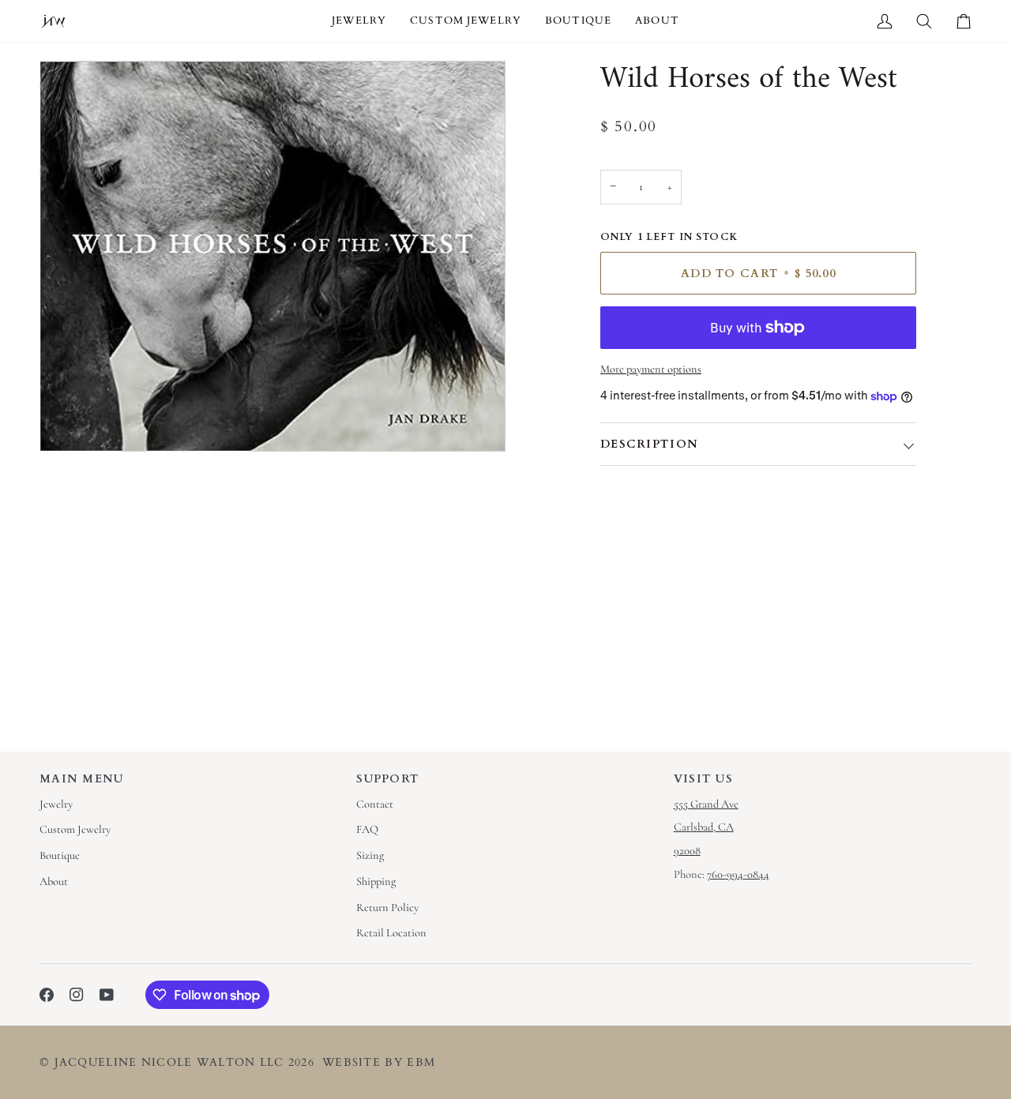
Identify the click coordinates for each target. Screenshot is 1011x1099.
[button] (359, 21)
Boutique (59, 855)
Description (649, 444)
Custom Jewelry (75, 829)
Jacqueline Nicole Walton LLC (169, 1062)
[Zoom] (69, 422)
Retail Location (391, 933)
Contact (374, 804)
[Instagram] (77, 995)
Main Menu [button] (81, 778)
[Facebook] (46, 995)
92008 (687, 850)
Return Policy (387, 907)
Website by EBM (378, 1062)
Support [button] (387, 778)
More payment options (650, 369)
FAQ (367, 829)
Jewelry (56, 804)
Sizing (370, 855)
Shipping (376, 881)
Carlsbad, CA (704, 827)
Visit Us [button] (703, 778)
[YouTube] (107, 995)
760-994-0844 (738, 874)
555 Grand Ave (706, 804)
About (53, 881)
